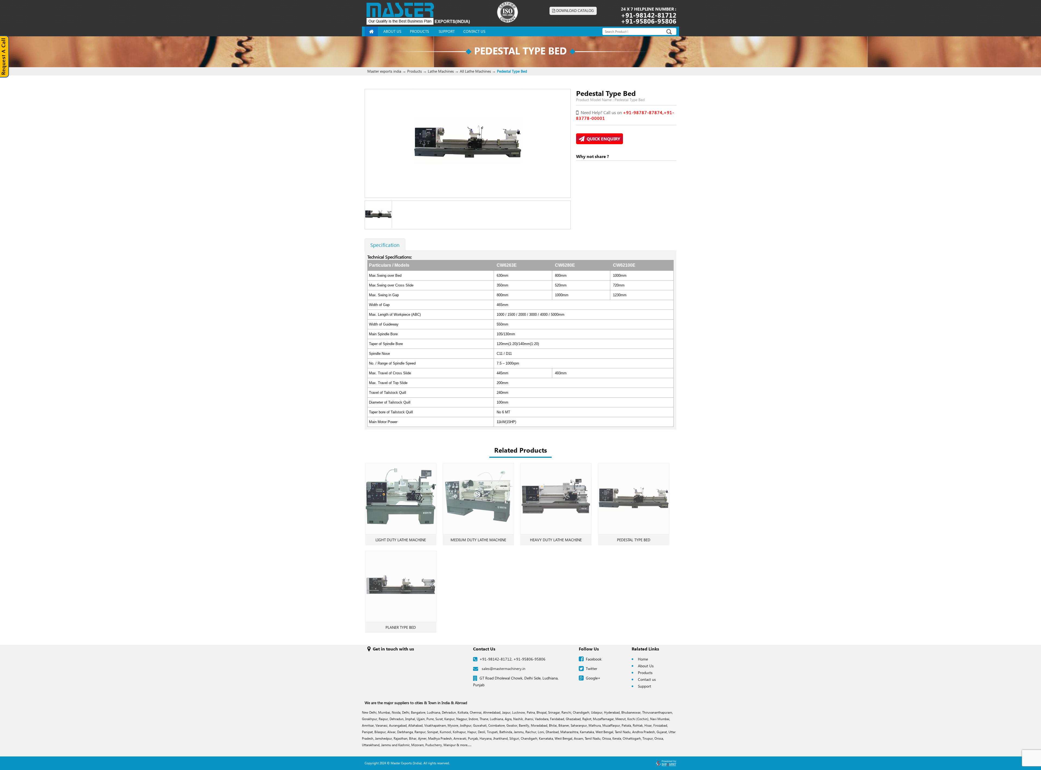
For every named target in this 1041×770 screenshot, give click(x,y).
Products (645, 672)
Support (644, 686)
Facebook (594, 659)
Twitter (591, 668)
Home (643, 659)
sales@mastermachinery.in (503, 668)
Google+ (593, 678)
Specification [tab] (385, 244)
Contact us (647, 679)
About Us (646, 665)
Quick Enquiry (602, 138)
